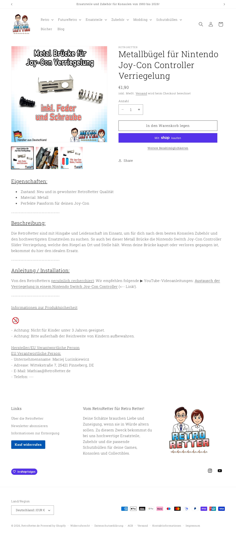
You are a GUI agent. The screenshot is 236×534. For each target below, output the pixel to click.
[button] (46, 19)
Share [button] (128, 160)
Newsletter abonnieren (29, 426)
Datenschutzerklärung (109, 525)
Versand (141, 93)
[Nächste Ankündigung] (224, 4)
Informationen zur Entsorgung (35, 433)
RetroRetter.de (30, 525)
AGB (130, 525)
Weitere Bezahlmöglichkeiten (168, 148)
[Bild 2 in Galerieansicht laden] (47, 158)
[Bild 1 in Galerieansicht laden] (22, 158)
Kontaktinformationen (166, 525)
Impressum (193, 525)
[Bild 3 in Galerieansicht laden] (71, 158)
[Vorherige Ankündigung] (12, 4)
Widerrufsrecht (80, 525)
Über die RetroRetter (27, 418)
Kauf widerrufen (28, 444)
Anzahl (124, 101)
